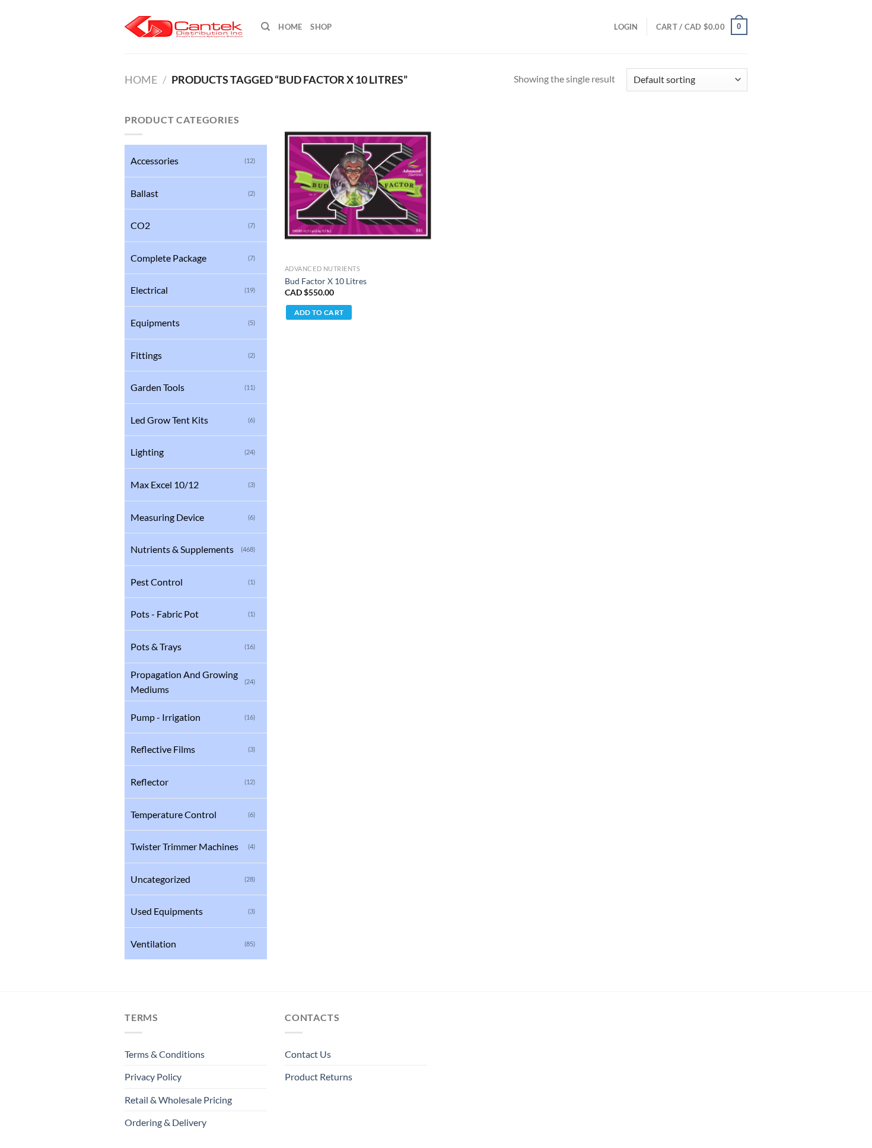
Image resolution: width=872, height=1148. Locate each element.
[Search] (265, 26)
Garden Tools (157, 387)
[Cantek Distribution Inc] (184, 26)
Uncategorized (160, 879)
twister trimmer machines (184, 846)
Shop (321, 26)
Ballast (144, 193)
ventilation (153, 943)
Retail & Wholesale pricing (178, 1099)
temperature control (174, 814)
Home (290, 26)
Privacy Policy (153, 1076)
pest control (157, 581)
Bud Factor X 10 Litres (326, 281)
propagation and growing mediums (184, 682)
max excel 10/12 (165, 484)
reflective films (163, 749)
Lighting (147, 451)
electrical (149, 289)
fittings (146, 355)
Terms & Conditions (165, 1054)
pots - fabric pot (165, 613)
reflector (149, 781)
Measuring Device (167, 517)
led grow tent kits (169, 419)
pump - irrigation (166, 717)
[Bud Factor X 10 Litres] (358, 185)
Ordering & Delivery (165, 1122)
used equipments (167, 911)
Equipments (155, 322)
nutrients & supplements (182, 549)
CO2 (140, 225)
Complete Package (168, 257)
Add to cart (319, 312)
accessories (155, 160)
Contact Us (308, 1054)
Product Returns (318, 1076)
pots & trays (156, 646)
